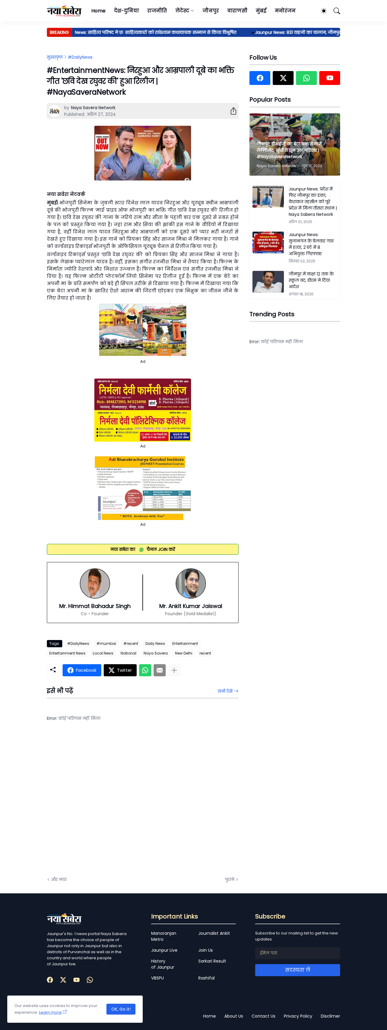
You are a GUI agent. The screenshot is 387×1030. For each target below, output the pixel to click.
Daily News (155, 643)
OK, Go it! (121, 1009)
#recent (130, 643)
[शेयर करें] (231, 111)
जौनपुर (211, 10)
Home (98, 10)
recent (205, 653)
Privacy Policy (298, 1016)
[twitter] (283, 78)
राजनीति (157, 10)
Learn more (50, 1012)
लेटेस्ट (182, 10)
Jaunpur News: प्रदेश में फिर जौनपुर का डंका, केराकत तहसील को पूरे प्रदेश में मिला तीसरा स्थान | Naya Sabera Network (313, 201)
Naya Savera (156, 653)
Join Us (205, 950)
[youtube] (329, 78)
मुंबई (261, 10)
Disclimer (330, 1016)
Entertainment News (67, 653)
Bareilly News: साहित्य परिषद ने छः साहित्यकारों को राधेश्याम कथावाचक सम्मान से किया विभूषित (136, 32)
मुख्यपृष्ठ (55, 57)
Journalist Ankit (214, 933)
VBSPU (157, 978)
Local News (103, 653)
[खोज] (334, 11)
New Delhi (183, 653)
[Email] (160, 670)
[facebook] (259, 78)
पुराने (229, 879)
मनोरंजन (285, 10)
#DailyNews (80, 57)
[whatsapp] (306, 78)
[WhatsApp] (145, 670)
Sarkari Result (212, 961)
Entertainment (185, 643)
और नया (59, 879)
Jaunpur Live (164, 950)
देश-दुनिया (126, 10)
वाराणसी (237, 10)
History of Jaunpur (162, 964)
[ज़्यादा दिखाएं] (174, 670)
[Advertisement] (107, 803)
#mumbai (106, 643)
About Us (233, 1016)
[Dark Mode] (321, 11)
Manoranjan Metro (163, 936)
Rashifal (206, 978)
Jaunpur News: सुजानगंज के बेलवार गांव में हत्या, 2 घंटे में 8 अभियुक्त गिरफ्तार (311, 244)
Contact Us (263, 1016)
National (128, 653)
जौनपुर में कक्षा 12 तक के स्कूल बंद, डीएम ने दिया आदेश (311, 280)
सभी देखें (225, 691)
